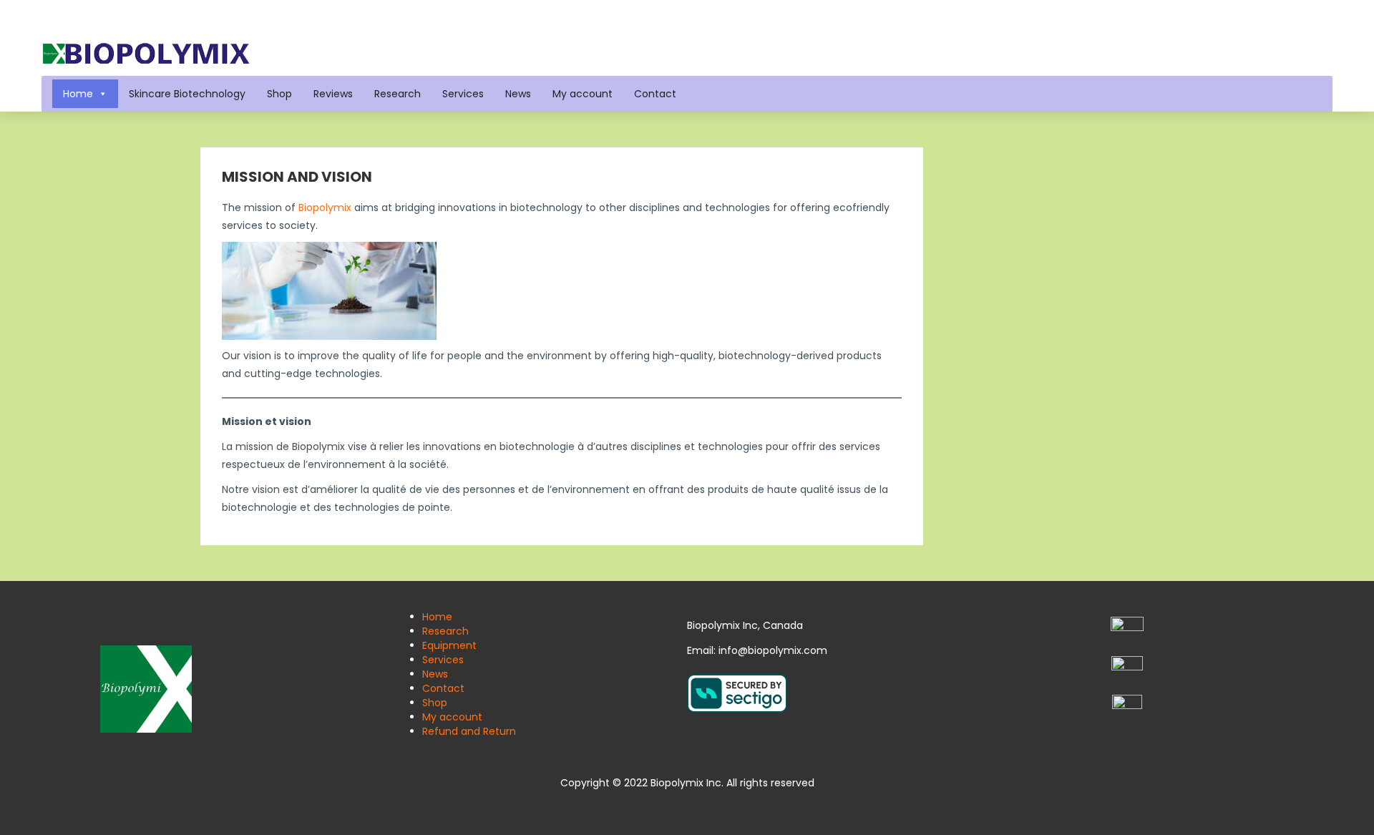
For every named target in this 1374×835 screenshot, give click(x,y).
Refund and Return (469, 731)
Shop (279, 94)
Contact (655, 94)
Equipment (449, 645)
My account (582, 94)
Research (397, 94)
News (518, 94)
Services (463, 94)
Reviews (333, 94)
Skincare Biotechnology (187, 94)
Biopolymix (324, 207)
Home (78, 94)
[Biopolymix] (146, 52)
